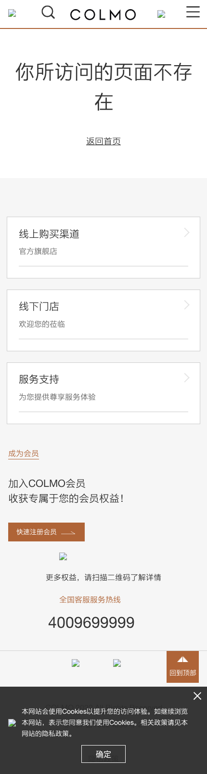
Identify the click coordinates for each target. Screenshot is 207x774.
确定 (103, 754)
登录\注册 (19, 13)
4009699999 (91, 622)
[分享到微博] (124, 670)
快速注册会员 (36, 531)
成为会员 (23, 453)
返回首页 (103, 141)
